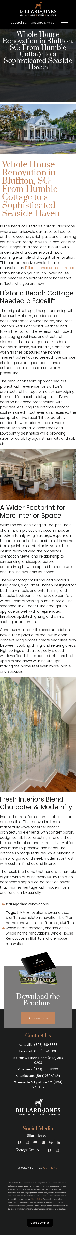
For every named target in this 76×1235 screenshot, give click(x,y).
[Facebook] (19, 1142)
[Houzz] (58, 1142)
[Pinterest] (50, 1142)
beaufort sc (58, 912)
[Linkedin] (43, 1142)
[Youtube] (35, 1142)
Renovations (38, 904)
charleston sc (57, 928)
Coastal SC (18, 22)
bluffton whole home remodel (40, 925)
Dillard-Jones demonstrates (49, 267)
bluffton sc (48, 922)
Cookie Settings (40, 1222)
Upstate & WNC (43, 22)
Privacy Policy (36, 1199)
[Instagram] (27, 1142)
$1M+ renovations (31, 912)
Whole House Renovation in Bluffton (39, 936)
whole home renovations (27, 933)
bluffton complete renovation (32, 917)
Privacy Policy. (50, 1168)
